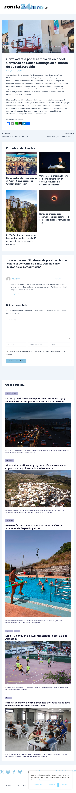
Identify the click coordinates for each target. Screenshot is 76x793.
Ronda (13, 71)
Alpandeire (9, 460)
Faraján (8, 698)
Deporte (16, 631)
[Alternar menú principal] (72, 7)
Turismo (14, 394)
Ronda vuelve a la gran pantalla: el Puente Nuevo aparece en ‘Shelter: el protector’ (21, 181)
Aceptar (63, 785)
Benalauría (9, 520)
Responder (15, 294)
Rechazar (52, 785)
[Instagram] (8, 772)
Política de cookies (45, 780)
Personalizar (38, 785)
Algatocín (9, 631)
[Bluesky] (20, 772)
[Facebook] (14, 772)
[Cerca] (70, 772)
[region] (50, 780)
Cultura (8, 71)
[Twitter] (2, 772)
